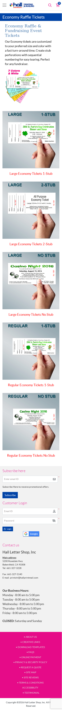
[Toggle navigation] (4, 5)
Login (9, 529)
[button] (54, 520)
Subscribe (10, 495)
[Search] (50, 5)
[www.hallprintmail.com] (22, 5)
